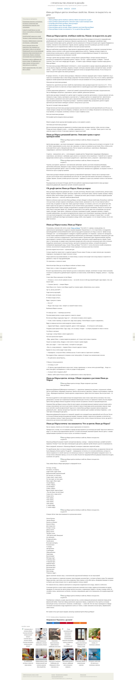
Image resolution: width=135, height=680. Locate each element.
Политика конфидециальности (57, 676)
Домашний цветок (62, 617)
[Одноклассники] (80, 623)
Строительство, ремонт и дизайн (67, 3)
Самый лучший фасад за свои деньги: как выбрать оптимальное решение (32, 31)
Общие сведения (70, 617)
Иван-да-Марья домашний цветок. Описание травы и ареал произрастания (71, 21)
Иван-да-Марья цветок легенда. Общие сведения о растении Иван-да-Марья (71, 27)
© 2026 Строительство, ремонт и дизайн (31, 674)
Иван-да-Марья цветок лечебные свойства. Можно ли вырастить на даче (70, 20)
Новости (67, 8)
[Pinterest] (66, 623)
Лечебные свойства (55, 617)
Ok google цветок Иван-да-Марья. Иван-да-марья (63, 23)
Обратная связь (83, 674)
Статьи (73, 8)
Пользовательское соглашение (62, 674)
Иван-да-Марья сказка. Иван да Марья (60, 25)
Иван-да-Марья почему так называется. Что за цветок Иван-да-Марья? (69, 29)
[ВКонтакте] (53, 623)
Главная (60, 8)
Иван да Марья (75, 228)
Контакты (53, 674)
